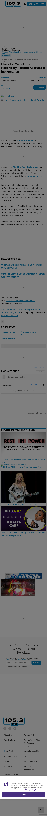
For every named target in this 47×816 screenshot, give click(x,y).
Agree (23, 794)
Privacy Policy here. (32, 790)
